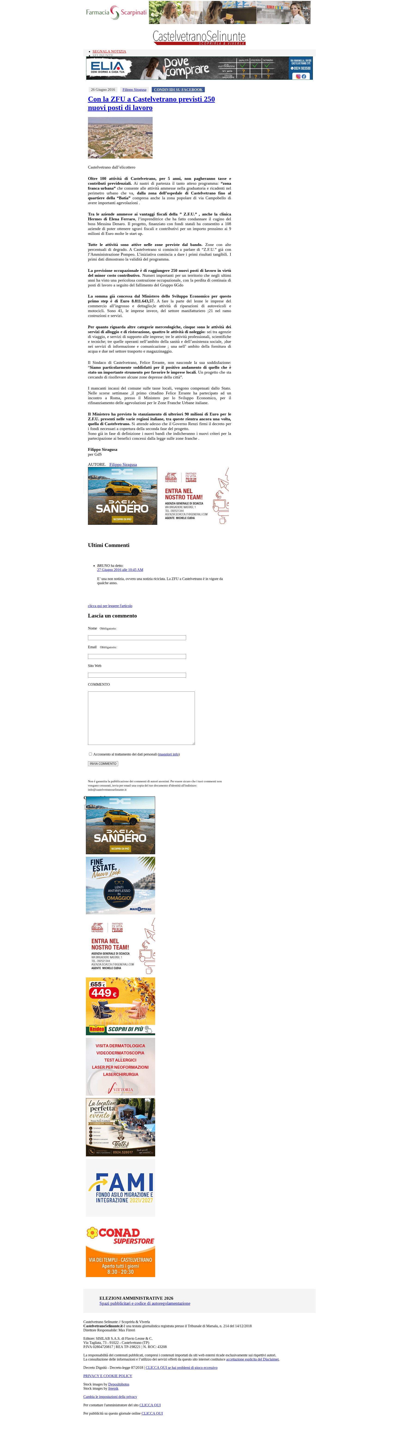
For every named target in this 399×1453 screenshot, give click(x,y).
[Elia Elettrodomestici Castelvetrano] (199, 78)
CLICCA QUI (150, 1405)
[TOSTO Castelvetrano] (121, 1155)
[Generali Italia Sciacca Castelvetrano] (194, 523)
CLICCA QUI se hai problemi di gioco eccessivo (182, 1368)
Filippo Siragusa (134, 90)
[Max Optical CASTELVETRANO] (120, 913)
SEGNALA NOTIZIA (109, 51)
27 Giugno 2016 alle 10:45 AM (120, 570)
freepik (113, 1388)
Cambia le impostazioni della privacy (110, 1397)
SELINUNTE (103, 56)
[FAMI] (120, 1215)
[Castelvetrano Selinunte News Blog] (199, 44)
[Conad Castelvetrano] (120, 1276)
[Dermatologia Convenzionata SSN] (120, 1094)
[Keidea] (120, 1034)
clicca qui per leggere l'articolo (110, 606)
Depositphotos (118, 1384)
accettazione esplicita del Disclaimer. (252, 1359)
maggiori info (168, 754)
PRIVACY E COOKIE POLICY (107, 1376)
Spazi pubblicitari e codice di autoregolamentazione (145, 1303)
